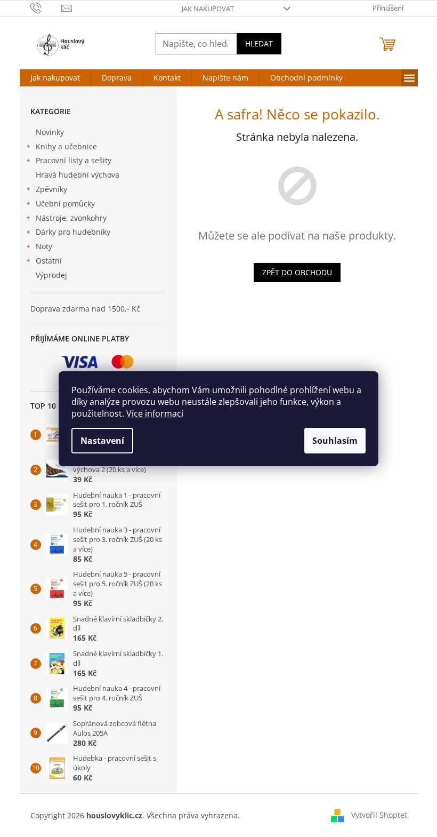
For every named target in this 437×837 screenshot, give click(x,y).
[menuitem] (55, 77)
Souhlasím (335, 441)
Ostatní (49, 261)
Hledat (259, 43)
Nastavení (102, 441)
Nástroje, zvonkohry (71, 218)
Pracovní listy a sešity (73, 160)
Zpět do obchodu (297, 272)
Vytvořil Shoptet (379, 814)
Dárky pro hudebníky (73, 232)
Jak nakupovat (208, 8)
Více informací (154, 413)
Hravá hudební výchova (77, 175)
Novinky (50, 132)
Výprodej (51, 275)
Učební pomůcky (65, 203)
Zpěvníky (51, 189)
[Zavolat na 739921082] (46, 7)
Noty (44, 246)
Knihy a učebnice (66, 146)
